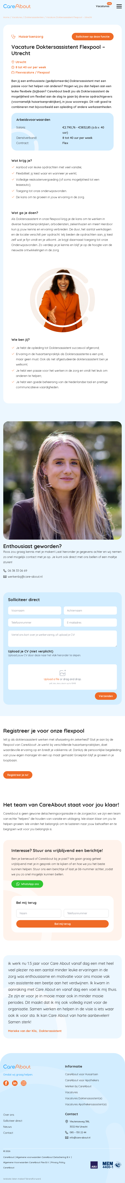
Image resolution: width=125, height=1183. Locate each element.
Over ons (8, 1114)
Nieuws (7, 1126)
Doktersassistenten (34, 17)
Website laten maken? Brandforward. (22, 1178)
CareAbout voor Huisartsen (81, 1074)
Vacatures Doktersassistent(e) (83, 1098)
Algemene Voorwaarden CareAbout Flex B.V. (26, 1162)
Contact (8, 1132)
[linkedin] (15, 1083)
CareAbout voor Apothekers (82, 1080)
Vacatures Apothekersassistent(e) (86, 1104)
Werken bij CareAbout (78, 1086)
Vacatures (102, 6)
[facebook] (6, 1083)
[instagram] (23, 1083)
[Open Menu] (119, 6)
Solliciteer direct (12, 1120)
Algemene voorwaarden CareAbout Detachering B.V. (43, 1157)
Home (6, 17)
